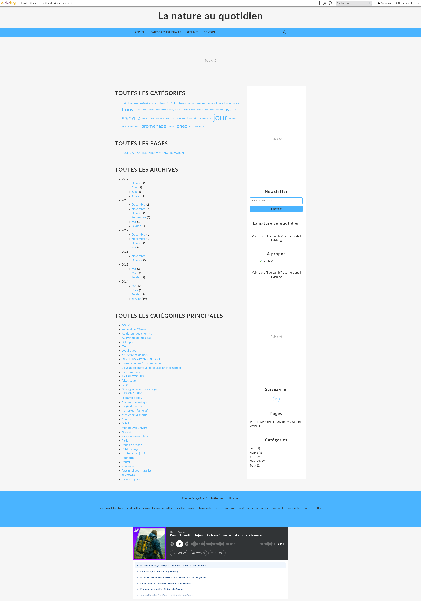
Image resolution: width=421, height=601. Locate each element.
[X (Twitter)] (325, 3)
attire (196, 118)
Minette (127, 419)
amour (182, 118)
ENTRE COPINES (133, 376)
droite (137, 126)
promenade (153, 126)
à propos (219, 553)
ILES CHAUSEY (132, 393)
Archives (192, 32)
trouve (129, 109)
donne (151, 118)
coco (136, 103)
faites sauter (130, 380)
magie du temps (132, 406)
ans (206, 110)
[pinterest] (330, 3)
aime (204, 103)
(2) (256, 452)
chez (182, 126)
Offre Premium (262, 508)
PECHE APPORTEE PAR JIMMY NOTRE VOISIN (153, 152)
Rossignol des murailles (137, 470)
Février (136, 226)
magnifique (199, 126)
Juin (134, 191)
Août (135, 187)
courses (219, 110)
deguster (182, 103)
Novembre (139, 209)
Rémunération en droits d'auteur (239, 508)
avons (230, 109)
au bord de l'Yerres (134, 329)
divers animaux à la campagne (141, 363)
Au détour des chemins (137, 333)
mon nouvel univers (134, 427)
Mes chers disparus (134, 415)
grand (130, 126)
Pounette (128, 457)
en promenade (131, 372)
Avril (134, 286)
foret (124, 103)
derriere (211, 103)
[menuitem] (140, 32)
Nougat (126, 432)
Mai (134, 221)
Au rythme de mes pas (136, 337)
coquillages (161, 110)
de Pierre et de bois (135, 355)
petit (172, 102)
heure (144, 118)
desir (168, 118)
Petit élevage (130, 449)
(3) (255, 448)
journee (155, 103)
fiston (162, 103)
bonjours (191, 103)
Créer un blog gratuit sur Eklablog (157, 508)
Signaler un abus (205, 508)
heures (151, 110)
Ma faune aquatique (135, 402)
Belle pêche (129, 342)
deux (209, 118)
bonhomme (229, 103)
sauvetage (128, 475)
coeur (208, 126)
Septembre (139, 217)
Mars (135, 273)
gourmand (160, 118)
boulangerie (172, 110)
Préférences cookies (312, 508)
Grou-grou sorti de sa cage (139, 389)
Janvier (136, 196)
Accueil (140, 32)
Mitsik (126, 423)
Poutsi (126, 462)
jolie (139, 110)
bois (199, 103)
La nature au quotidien (210, 16)
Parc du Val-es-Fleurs (136, 436)
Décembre (139, 204)
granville (131, 118)
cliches (192, 110)
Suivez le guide (131, 479)
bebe (191, 126)
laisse (124, 126)
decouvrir (183, 110)
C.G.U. (219, 508)
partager (200, 553)
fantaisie (171, 126)
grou (145, 110)
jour (220, 118)
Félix (125, 385)
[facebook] (319, 3)
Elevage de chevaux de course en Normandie (151, 367)
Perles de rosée (132, 445)
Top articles (180, 508)
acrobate (232, 118)
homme (219, 103)
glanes (203, 118)
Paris (125, 440)
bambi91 (278, 236)
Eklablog (234, 498)
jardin (212, 110)
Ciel (124, 346)
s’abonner (181, 553)
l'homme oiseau (132, 397)
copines (200, 110)
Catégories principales (166, 32)
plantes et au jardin (134, 453)
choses (189, 118)
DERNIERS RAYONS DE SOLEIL (142, 359)
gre (237, 103)
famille (175, 118)
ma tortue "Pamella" (135, 410)
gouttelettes (145, 103)
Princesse (128, 466)
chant (129, 103)
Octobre (137, 183)
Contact (209, 32)
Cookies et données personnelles (286, 508)
